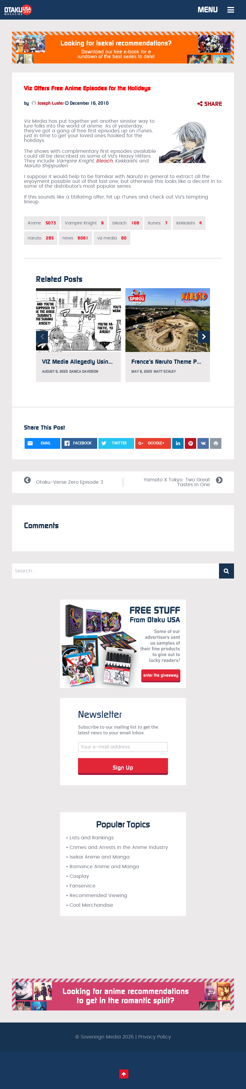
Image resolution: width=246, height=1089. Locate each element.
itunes (158, 223)
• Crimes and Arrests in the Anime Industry (117, 847)
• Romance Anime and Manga (102, 866)
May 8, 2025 (141, 371)
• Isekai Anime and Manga (98, 857)
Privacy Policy (154, 1037)
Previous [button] (42, 337)
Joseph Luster (50, 103)
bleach (125, 223)
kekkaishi (189, 223)
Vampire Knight (84, 223)
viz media (112, 238)
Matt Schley (165, 371)
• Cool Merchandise (89, 905)
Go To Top (123, 1073)
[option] (78, 335)
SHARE (212, 103)
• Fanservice (80, 886)
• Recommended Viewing (96, 895)
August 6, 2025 (55, 371)
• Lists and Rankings (90, 837)
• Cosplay (77, 876)
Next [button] (204, 337)
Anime (42, 223)
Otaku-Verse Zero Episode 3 (69, 482)
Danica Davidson (83, 371)
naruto (41, 238)
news (75, 238)
